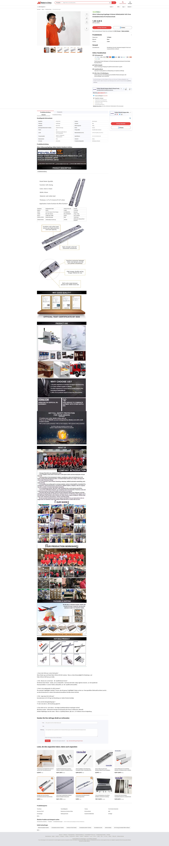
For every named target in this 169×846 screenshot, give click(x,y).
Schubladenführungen (57, 9)
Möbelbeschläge (48, 9)
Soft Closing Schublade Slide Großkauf (122, 827)
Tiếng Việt (114, 836)
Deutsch (81, 836)
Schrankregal (39, 813)
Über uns (60, 834)
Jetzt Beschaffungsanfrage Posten (75, 740)
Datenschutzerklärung (80, 834)
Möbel (43, 9)
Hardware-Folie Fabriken (72, 827)
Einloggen (130, 3)
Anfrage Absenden (102, 27)
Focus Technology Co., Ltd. (83, 838)
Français (66, 836)
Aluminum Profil (40, 811)
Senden (47, 741)
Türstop (86, 809)
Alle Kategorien (42, 6)
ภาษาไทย (105, 836)
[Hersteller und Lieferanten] (44, 2)
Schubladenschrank (98, 827)
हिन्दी (101, 836)
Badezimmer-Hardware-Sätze (67, 811)
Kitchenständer (87, 811)
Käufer (111, 6)
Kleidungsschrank (64, 813)
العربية (91, 836)
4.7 (116, 114)
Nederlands (86, 836)
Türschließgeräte (64, 809)
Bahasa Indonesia (120, 836)
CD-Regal (110, 813)
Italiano (77, 836)
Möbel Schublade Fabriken (43, 827)
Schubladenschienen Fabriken (58, 827)
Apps (123, 6)
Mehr (38, 816)
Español (57, 836)
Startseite (38, 9)
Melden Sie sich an (97, 106)
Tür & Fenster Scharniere (113, 809)
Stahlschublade (108, 827)
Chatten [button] (123, 27)
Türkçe (110, 836)
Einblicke (108, 834)
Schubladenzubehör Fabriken (85, 827)
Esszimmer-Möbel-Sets (89, 813)
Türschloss (39, 809)
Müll (109, 811)
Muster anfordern (125, 31)
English (53, 836)
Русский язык (72, 836)
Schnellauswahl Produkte (100, 834)
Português (62, 836)
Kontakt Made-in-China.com (90, 834)
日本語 (98, 836)
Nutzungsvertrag (71, 834)
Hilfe (118, 6)
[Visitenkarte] (130, 118)
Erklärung (65, 834)
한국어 (94, 836)
